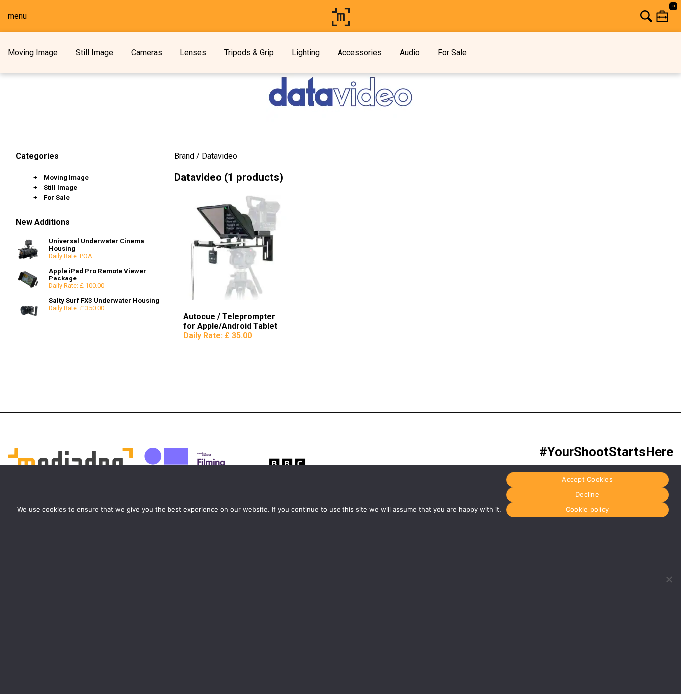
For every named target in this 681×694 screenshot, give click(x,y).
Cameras (146, 52)
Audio (410, 52)
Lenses (193, 52)
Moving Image (33, 52)
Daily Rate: (217, 335)
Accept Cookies (587, 480)
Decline (587, 495)
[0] (517, 16)
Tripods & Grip (249, 52)
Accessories (360, 52)
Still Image (94, 52)
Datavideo (219, 156)
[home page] (341, 23)
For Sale (452, 52)
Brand (184, 156)
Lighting (306, 52)
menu (17, 16)
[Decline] (669, 579)
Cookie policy (587, 510)
